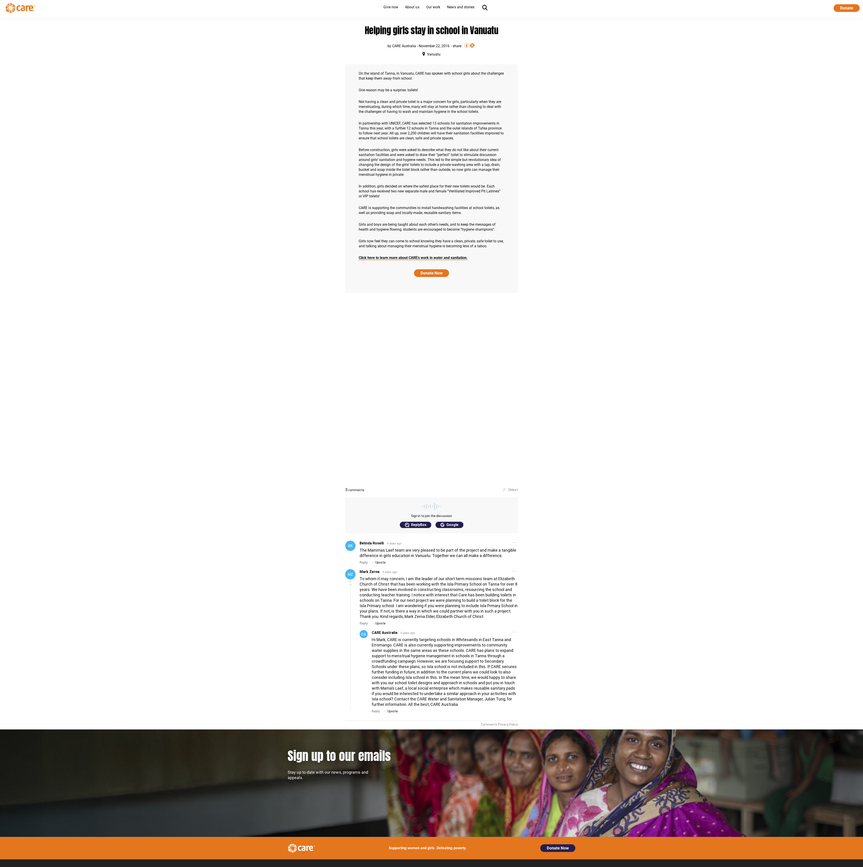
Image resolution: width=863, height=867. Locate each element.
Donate (846, 8)
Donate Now (431, 273)
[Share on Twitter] (472, 45)
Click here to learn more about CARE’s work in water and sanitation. (413, 258)
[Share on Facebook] (466, 45)
